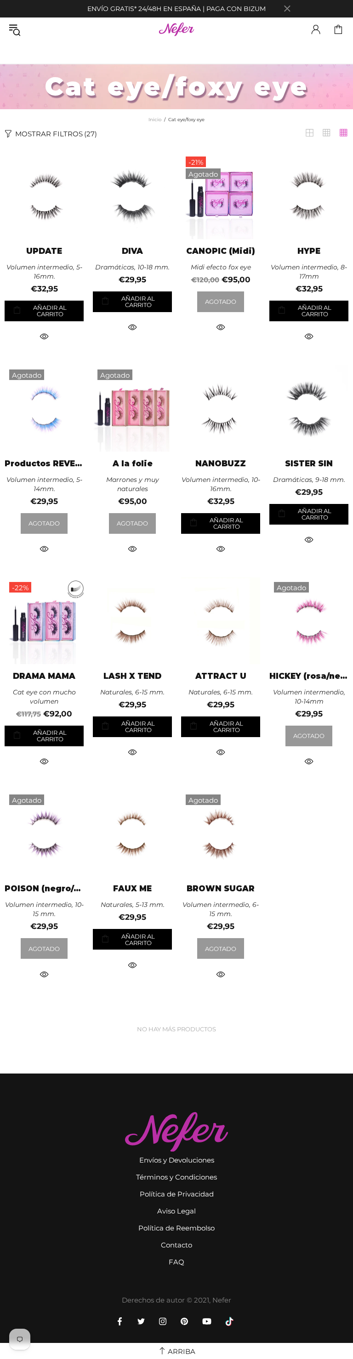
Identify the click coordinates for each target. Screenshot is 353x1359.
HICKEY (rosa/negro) (308, 676)
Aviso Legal (176, 1211)
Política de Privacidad (177, 1194)
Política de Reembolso (176, 1228)
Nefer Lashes (176, 29)
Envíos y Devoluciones (176, 1160)
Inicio (154, 120)
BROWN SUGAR (221, 889)
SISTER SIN (309, 464)
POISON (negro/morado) (44, 889)
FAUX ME (132, 889)
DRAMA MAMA (44, 676)
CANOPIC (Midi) (220, 251)
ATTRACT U (220, 676)
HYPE (308, 251)
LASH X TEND (132, 676)
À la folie (133, 464)
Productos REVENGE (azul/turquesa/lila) (44, 464)
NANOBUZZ (220, 464)
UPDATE (44, 251)
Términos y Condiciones (176, 1177)
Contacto (176, 1245)
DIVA (132, 251)
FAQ (176, 1262)
